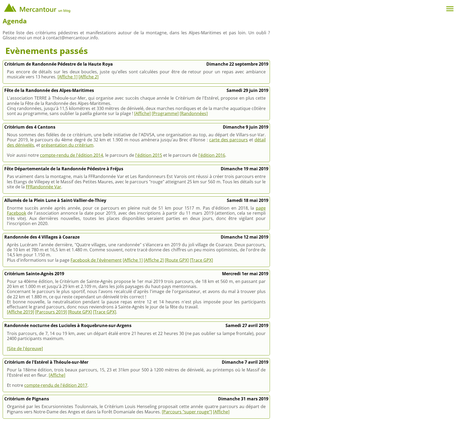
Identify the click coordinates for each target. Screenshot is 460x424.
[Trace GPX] (201, 260)
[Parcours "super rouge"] (187, 412)
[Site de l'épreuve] (25, 348)
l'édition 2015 (148, 155)
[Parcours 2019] (51, 312)
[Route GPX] (177, 260)
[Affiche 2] (88, 77)
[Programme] (165, 113)
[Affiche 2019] (20, 312)
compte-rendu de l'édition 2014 (71, 155)
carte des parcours (228, 140)
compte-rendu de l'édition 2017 (55, 385)
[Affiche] (142, 113)
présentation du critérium (67, 145)
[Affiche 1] (67, 77)
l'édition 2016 (211, 155)
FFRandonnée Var (43, 187)
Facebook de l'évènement (96, 260)
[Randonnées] (194, 113)
